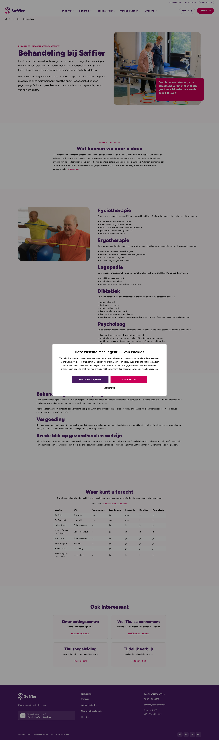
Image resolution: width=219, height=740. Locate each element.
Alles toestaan (129, 379)
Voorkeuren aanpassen (90, 379)
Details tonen (109, 388)
